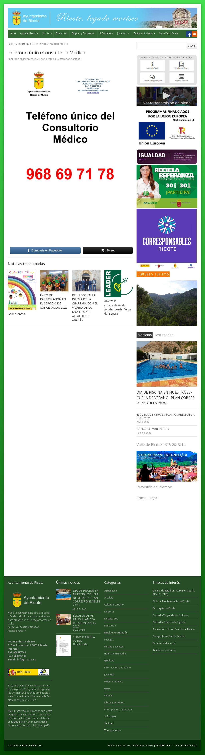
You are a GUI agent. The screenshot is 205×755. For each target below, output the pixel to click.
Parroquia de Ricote (164, 608)
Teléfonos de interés (164, 650)
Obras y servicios (114, 702)
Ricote (45, 33)
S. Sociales (105, 33)
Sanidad (75, 59)
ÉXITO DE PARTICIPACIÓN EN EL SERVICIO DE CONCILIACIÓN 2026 (53, 301)
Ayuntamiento (28, 33)
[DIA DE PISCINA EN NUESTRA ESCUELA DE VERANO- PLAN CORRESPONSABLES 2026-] (167, 364)
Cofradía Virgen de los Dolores (170, 615)
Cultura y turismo (143, 33)
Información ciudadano (117, 667)
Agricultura (110, 590)
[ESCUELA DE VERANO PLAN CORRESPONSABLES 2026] (63, 619)
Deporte (109, 611)
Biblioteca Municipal (164, 643)
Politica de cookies (143, 745)
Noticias (145, 334)
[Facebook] (189, 34)
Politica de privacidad (119, 745)
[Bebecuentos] (22, 290)
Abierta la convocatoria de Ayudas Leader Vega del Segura (117, 307)
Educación (61, 33)
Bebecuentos (16, 314)
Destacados (22, 43)
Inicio (13, 33)
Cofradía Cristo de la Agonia (169, 622)
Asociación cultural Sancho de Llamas (174, 629)
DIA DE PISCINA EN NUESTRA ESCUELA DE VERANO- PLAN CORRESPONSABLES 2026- (166, 397)
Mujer (107, 688)
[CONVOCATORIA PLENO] (63, 645)
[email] (194, 34)
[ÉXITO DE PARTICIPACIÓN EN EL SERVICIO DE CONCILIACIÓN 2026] (54, 280)
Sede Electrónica (168, 33)
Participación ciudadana (118, 709)
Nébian (108, 695)
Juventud (122, 33)
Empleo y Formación (83, 33)
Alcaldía (108, 597)
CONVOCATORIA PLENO (153, 429)
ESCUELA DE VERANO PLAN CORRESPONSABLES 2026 (166, 416)
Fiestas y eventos (114, 646)
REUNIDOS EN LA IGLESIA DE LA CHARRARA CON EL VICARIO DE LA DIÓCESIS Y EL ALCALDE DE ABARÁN (85, 307)
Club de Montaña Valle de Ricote (171, 601)
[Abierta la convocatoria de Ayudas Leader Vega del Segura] (118, 283)
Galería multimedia (115, 653)
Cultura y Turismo (153, 274)
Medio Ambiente (113, 681)
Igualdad (109, 660)
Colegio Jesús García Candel (169, 636)
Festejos (109, 639)
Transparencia (112, 730)
